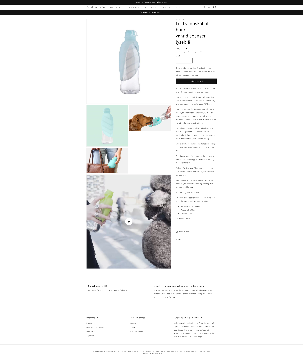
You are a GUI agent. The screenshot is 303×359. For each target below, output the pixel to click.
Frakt (190, 52)
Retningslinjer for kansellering (152, 353)
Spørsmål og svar (136, 331)
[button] (113, 7)
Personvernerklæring (147, 351)
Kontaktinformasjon (190, 351)
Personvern (90, 323)
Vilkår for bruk (91, 331)
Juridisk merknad (204, 351)
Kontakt (133, 327)
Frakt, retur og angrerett (95, 327)
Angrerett (90, 336)
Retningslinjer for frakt (174, 351)
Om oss (133, 323)
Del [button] (179, 239)
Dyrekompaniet (103, 351)
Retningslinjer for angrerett (129, 351)
